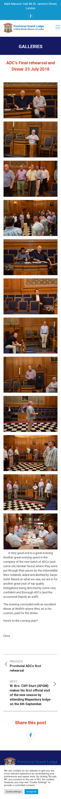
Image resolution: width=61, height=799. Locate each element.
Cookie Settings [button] (13, 791)
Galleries (30, 46)
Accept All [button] (31, 791)
